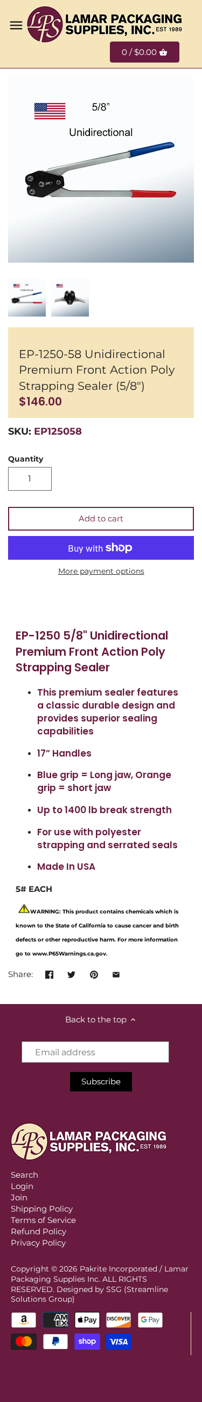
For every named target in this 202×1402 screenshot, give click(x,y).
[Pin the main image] (94, 973)
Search (24, 1175)
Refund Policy (38, 1231)
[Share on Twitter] (71, 973)
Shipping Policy (42, 1209)
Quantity (25, 459)
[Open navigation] (16, 25)
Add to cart (101, 518)
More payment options (101, 571)
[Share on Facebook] (49, 973)
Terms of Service (43, 1220)
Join (19, 1197)
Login (22, 1186)
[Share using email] (116, 973)
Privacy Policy (38, 1243)
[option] (27, 298)
